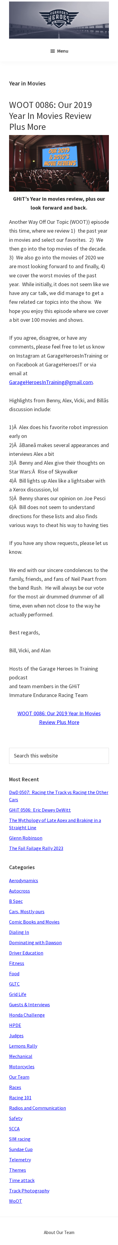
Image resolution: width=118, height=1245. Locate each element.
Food (14, 973)
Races (15, 1087)
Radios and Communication (37, 1108)
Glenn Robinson (25, 838)
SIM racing (20, 1139)
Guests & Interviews (29, 1004)
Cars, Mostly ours (26, 911)
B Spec (16, 901)
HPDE (15, 1025)
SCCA (14, 1128)
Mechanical (20, 1056)
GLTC (14, 984)
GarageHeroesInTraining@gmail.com (51, 382)
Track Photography (29, 1191)
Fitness (16, 963)
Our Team (19, 1077)
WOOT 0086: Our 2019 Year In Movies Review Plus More (50, 115)
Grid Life (17, 994)
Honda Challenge (27, 1015)
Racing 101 (20, 1097)
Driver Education (26, 953)
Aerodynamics (23, 880)
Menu (62, 51)
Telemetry (20, 1160)
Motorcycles (21, 1066)
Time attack (21, 1180)
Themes (17, 1170)
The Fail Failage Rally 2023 (36, 848)
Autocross (19, 891)
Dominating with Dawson (35, 942)
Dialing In (19, 932)
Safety (15, 1118)
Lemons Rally (23, 1046)
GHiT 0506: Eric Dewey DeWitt (40, 810)
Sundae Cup (21, 1149)
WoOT (15, 1201)
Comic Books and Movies (34, 922)
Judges (16, 1035)
